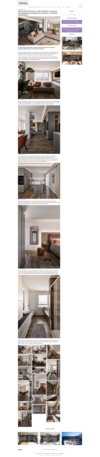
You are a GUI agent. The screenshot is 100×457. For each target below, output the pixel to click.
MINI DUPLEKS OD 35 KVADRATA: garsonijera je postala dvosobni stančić (72, 22)
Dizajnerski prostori (21, 9)
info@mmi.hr (48, 453)
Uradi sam (51, 7)
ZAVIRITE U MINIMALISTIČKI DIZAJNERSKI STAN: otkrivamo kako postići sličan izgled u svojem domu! (28, 439)
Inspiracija (45, 7)
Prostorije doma (38, 7)
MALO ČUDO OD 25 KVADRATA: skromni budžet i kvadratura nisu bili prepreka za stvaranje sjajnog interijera (72, 30)
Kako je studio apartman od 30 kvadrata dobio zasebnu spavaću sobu (72, 58)
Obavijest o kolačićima (50, 455)
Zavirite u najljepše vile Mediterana (72, 439)
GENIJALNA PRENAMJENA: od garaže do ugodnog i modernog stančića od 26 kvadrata (50, 439)
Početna (32, 7)
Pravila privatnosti (42, 455)
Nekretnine (68, 7)
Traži (81, 5)
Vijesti (63, 7)
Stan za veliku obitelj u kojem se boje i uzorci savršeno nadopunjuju (72, 44)
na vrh (81, 449)
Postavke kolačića (58, 455)
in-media (59, 7)
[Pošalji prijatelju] (74, 14)
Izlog (55, 7)
